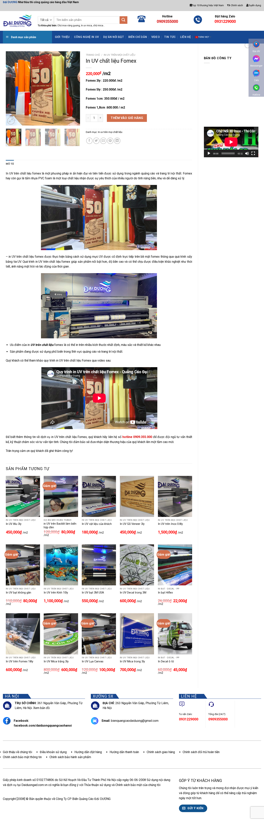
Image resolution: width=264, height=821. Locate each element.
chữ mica (98, 25)
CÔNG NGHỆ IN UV (86, 37)
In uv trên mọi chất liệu (119, 54)
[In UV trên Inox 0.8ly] (175, 496)
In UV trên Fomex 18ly (19, 661)
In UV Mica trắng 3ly (56, 661)
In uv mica (86, 25)
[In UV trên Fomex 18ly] (23, 633)
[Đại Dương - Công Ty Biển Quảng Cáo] (17, 20)
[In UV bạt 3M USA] (99, 564)
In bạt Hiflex (165, 592)
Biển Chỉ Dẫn (137, 37)
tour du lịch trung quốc (217, 798)
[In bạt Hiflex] (175, 564)
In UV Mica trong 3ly (132, 661)
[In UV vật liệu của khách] (99, 496)
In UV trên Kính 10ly (56, 592)
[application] (231, 142)
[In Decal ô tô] (175, 633)
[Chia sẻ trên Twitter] (96, 141)
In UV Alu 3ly (13, 524)
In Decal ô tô (166, 661)
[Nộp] (123, 20)
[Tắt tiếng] (247, 153)
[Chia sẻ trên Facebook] (89, 141)
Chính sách (236, 5)
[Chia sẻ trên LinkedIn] (117, 141)
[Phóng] (11, 121)
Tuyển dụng (254, 5)
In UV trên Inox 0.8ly (170, 524)
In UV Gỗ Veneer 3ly (132, 524)
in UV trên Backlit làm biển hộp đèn (60, 525)
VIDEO (155, 37)
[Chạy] (209, 153)
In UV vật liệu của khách (97, 524)
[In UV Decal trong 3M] (137, 564)
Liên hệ (185, 37)
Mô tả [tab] (10, 163)
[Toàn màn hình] (253, 153)
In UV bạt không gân (18, 592)
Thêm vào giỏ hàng (127, 118)
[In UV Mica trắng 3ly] (61, 633)
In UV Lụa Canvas (92, 661)
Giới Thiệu (62, 37)
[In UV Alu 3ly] (23, 496)
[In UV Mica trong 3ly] (137, 633)
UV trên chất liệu (42, 345)
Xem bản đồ (41, 708)
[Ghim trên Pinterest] (110, 141)
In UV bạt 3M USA (93, 592)
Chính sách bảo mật (128, 785)
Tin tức (170, 37)
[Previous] (12, 88)
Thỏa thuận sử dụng (97, 785)
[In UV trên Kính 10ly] (61, 564)
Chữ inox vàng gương (68, 25)
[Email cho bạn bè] (103, 141)
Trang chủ (93, 54)
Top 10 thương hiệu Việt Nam (208, 5)
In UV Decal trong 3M (133, 592)
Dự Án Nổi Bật (113, 37)
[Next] (73, 88)
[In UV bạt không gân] (23, 564)
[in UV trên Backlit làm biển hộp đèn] (61, 496)
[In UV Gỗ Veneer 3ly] (137, 496)
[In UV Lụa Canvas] (99, 633)
